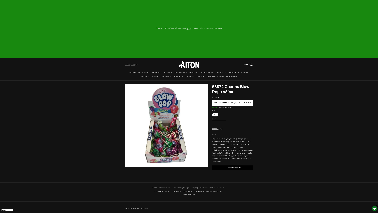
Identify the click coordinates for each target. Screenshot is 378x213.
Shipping (215, 107)
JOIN (133, 64)
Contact (167, 191)
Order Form (204, 188)
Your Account (176, 191)
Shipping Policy (199, 191)
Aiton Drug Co (133, 208)
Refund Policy (187, 191)
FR (247, 64)
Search (154, 188)
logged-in (225, 102)
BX (215, 114)
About (174, 188)
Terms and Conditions (216, 188)
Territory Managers (183, 188)
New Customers (164, 188)
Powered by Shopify (142, 208)
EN (245, 64)
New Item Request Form (214, 191)
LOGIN (127, 65)
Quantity (214, 119)
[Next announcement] (227, 29)
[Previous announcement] (151, 29)
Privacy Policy (158, 191)
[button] (137, 64)
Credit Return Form (189, 194)
